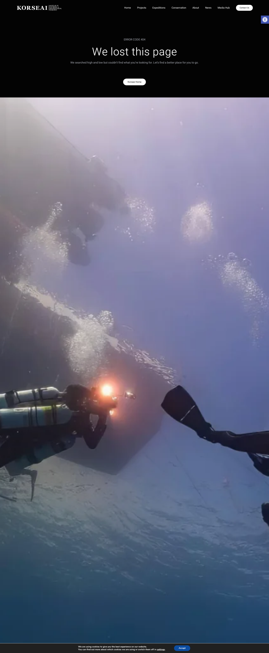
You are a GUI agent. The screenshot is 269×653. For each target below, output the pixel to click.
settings (161, 649)
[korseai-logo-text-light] (42, 6)
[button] (265, 20)
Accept (182, 648)
